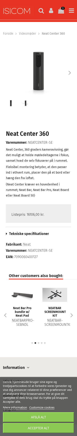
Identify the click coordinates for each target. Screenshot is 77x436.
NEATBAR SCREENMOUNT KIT (55, 311)
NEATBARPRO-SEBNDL (23, 322)
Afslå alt (38, 417)
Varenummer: (16, 143)
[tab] (38, 234)
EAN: (9, 257)
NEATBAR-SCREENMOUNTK (57, 322)
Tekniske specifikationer (29, 234)
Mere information (15, 407)
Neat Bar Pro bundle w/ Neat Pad (22, 311)
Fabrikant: (14, 244)
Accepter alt (38, 428)
